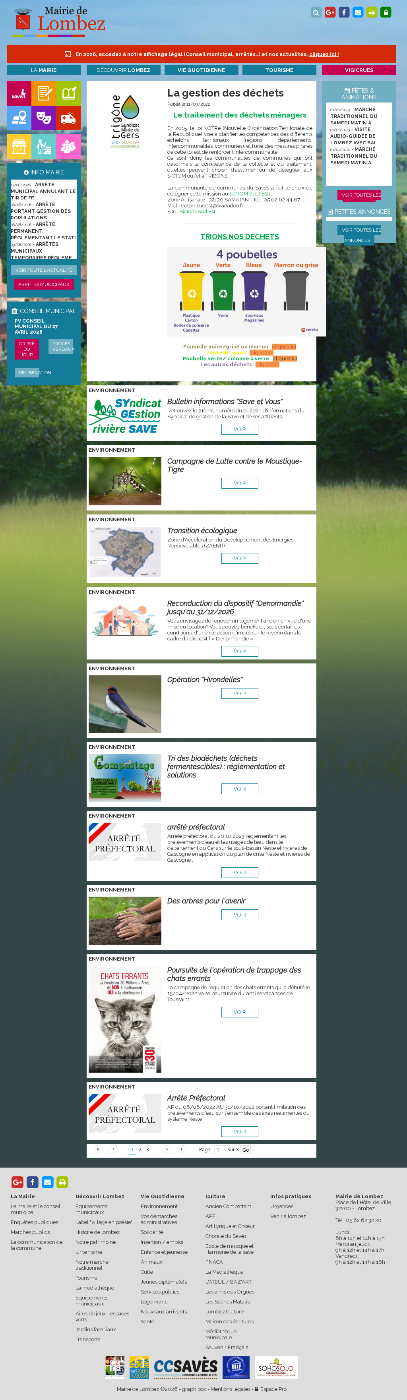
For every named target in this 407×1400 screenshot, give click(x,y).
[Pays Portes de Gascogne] (139, 1367)
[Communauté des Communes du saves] (185, 1367)
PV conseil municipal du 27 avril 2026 (36, 326)
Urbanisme (89, 1252)
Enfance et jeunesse (164, 1252)
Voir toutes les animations (361, 200)
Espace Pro (272, 1389)
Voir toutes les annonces (361, 235)
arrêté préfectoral (196, 827)
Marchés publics (30, 1232)
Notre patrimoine (96, 1242)
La (43, 70)
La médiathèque (95, 1288)
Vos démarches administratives (159, 1219)
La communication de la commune (36, 1245)
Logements (154, 1302)
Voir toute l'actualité (44, 270)
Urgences (281, 1206)
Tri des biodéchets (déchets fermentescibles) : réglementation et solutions (226, 766)
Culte (147, 1272)
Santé (147, 1322)
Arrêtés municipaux (44, 284)
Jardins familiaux (96, 1329)
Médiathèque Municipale (220, 1334)
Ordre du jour (27, 349)
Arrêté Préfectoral (196, 1098)
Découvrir (123, 70)
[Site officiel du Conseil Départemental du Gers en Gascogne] (114, 1377)
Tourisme (86, 1278)
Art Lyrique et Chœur (230, 1226)
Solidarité (152, 1232)
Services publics (160, 1292)
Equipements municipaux (91, 1209)
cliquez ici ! (324, 54)
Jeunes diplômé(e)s (164, 1282)
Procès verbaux (63, 346)
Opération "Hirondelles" (204, 679)
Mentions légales (230, 1389)
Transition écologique (202, 530)
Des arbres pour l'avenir (206, 901)
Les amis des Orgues (229, 1292)
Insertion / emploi (162, 1242)
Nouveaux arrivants (164, 1312)
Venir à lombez (288, 1216)
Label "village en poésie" (104, 1222)
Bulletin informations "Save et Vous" (225, 401)
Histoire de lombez (98, 1232)
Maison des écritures (229, 1322)
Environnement (159, 1206)
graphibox (194, 1389)
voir (240, 429)
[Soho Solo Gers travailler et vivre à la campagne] (276, 1367)
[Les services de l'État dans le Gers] (236, 1367)
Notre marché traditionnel (92, 1265)
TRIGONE (216, 176)
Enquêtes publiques (34, 1222)
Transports (88, 1339)
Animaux (152, 1262)
